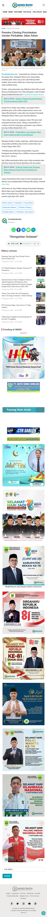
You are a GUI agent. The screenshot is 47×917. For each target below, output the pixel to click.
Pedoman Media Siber (12, 896)
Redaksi (8, 893)
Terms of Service (34, 896)
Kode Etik (37, 893)
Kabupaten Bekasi (9, 207)
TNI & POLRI (37, 12)
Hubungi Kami (30, 893)
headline (18, 203)
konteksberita (14, 219)
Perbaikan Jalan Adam (25, 212)
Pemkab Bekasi (8, 212)
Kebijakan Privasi (24, 896)
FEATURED (18, 12)
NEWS (10, 12)
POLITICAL (27, 12)
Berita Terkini (7, 203)
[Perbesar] (23, 65)
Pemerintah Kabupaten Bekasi (33, 94)
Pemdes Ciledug (25, 207)
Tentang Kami (15, 893)
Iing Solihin (28, 203)
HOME (5, 12)
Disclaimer (23, 898)
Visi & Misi (22, 893)
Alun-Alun (5, 184)
